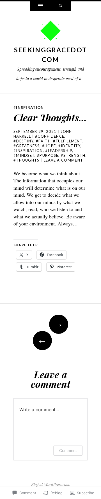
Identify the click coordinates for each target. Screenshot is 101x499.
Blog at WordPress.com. (50, 484)
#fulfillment (67, 141)
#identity (69, 146)
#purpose (47, 155)
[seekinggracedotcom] (50, 32)
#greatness (26, 146)
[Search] (60, 6)
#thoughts (26, 160)
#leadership (58, 150)
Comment (68, 450)
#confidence (49, 136)
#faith (43, 141)
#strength (73, 155)
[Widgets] (40, 6)
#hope (49, 146)
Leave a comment (63, 160)
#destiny (23, 141)
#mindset (24, 155)
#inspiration (28, 107)
